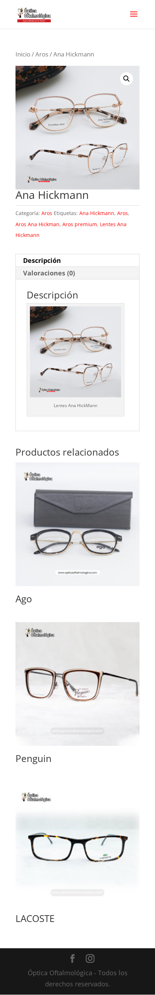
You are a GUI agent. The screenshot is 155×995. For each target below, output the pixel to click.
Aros (41, 54)
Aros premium (79, 224)
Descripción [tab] (42, 260)
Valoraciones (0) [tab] (49, 273)
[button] (126, 78)
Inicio (22, 54)
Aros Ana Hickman (37, 224)
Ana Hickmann (96, 213)
